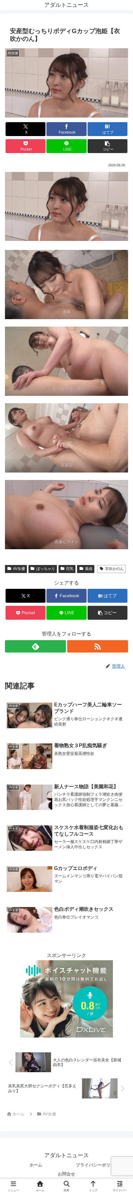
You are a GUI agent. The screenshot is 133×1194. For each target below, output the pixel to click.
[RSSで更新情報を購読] (97, 646)
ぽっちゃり (45, 569)
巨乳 (70, 569)
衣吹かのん (114, 569)
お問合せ (66, 1173)
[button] (107, 146)
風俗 (88, 569)
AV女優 (19, 569)
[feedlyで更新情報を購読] (35, 646)
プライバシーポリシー (97, 1164)
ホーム (35, 1164)
